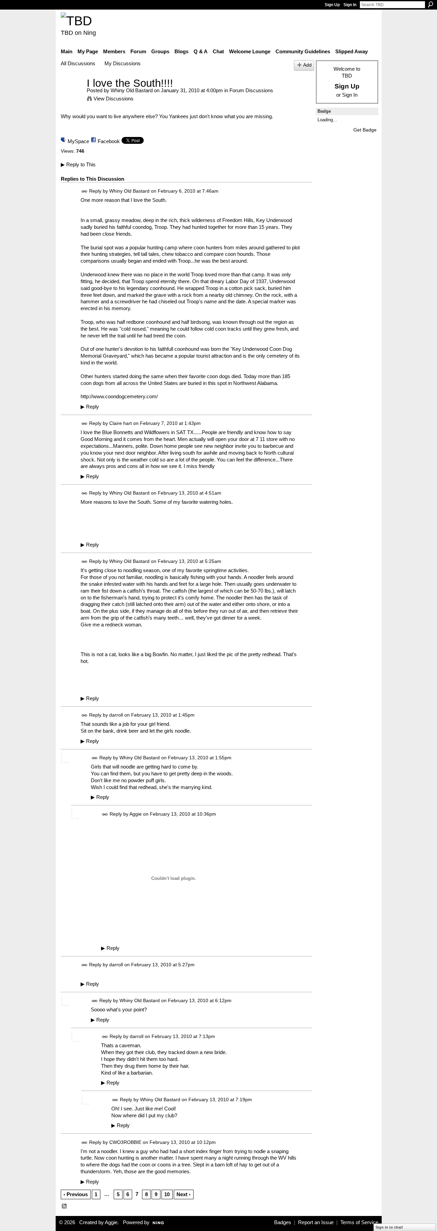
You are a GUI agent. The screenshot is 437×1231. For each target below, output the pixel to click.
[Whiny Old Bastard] (72, 95)
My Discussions (122, 63)
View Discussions (113, 98)
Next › (184, 1194)
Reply (90, 407)
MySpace (78, 141)
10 (167, 1194)
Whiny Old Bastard (132, 90)
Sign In (349, 4)
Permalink (84, 191)
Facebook (109, 141)
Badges (282, 1222)
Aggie (135, 814)
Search (430, 4)
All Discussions (78, 63)
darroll (116, 715)
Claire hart (120, 423)
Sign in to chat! (389, 1227)
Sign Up (332, 4)
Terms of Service (359, 1222)
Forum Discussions (251, 90)
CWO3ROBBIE (125, 1142)
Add (307, 65)
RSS (64, 1206)
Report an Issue (316, 1222)
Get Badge (365, 130)
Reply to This (78, 164)
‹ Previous (76, 1194)
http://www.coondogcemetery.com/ (119, 396)
